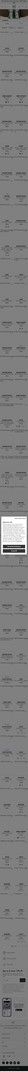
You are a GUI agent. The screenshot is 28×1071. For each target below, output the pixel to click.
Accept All (14, 551)
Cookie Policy (19, 541)
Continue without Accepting (20, 518)
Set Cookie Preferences (14, 546)
